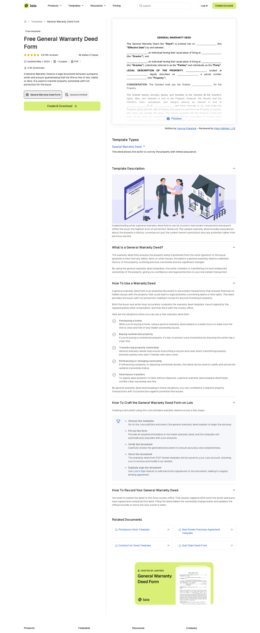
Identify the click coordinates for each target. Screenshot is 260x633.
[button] (174, 168)
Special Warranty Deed (127, 147)
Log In (204, 5)
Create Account (224, 5)
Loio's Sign (139, 471)
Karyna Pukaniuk (187, 128)
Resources (96, 5)
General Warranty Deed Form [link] (63, 21)
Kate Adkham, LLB (224, 128)
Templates (74, 5)
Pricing (117, 5)
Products (53, 5)
